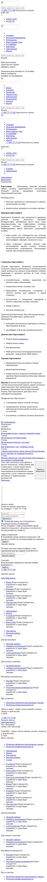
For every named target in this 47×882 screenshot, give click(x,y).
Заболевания (11, 49)
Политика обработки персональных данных (25, 703)
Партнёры (10, 47)
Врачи (8, 88)
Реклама (9, 681)
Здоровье (10, 35)
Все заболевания (8, 422)
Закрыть (5, 542)
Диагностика (11, 94)
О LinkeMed (11, 44)
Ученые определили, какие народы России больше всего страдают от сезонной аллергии (22, 452)
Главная (9, 169)
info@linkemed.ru (8, 578)
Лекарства (10, 92)
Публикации (11, 40)
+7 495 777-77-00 (8, 10)
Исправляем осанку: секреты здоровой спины (20, 433)
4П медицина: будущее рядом (13, 438)
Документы (11, 631)
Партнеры (5, 480)
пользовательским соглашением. (15, 523)
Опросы (9, 101)
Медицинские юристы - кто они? (15, 442)
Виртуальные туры (14, 42)
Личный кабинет (13, 644)
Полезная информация (15, 38)
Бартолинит (6, 180)
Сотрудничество (13, 653)
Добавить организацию (16, 646)
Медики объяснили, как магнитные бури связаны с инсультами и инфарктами (23, 459)
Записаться (6, 519)
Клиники (10, 90)
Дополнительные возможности (19, 687)
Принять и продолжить (40, 470)
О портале (10, 616)
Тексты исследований (15, 777)
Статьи (9, 635)
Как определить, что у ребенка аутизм (17, 447)
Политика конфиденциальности (19, 705)
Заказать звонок (8, 556)
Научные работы (13, 633)
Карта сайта (11, 622)
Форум (9, 51)
